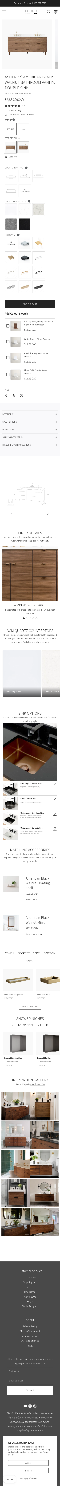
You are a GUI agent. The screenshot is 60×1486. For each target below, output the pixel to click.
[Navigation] (4, 12)
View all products (30, 1006)
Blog (30, 1345)
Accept (28, 1463)
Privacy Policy (30, 1326)
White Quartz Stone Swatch (37, 339)
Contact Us (30, 1296)
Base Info (13, 156)
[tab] (10, 953)
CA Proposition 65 (30, 1340)
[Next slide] (57, 3)
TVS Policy (30, 1277)
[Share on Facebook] (6, 396)
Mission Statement (30, 1331)
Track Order (30, 1292)
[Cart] (55, 11)
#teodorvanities (37, 1084)
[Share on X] (13, 396)
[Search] (48, 11)
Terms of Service (30, 1336)
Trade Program (30, 1306)
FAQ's (30, 1301)
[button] (24, 618)
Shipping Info (30, 1282)
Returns (30, 1287)
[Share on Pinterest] (21, 396)
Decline (28, 1470)
